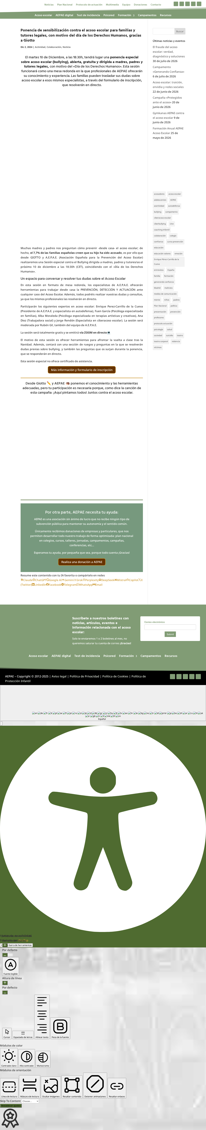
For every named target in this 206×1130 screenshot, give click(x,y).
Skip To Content (10, 1101)
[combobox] (103, 703)
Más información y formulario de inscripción (81, 370)
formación (168, 276)
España (171, 270)
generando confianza (164, 282)
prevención (175, 311)
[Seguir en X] (181, 4)
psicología (158, 329)
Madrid (157, 287)
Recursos (165, 16)
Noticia (66, 46)
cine (172, 223)
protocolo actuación (163, 323)
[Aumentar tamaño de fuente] (5, 945)
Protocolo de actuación (89, 5)
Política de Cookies (115, 676)
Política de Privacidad (84, 676)
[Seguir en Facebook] (176, 4)
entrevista (159, 270)
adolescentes (160, 200)
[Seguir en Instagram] (187, 4)
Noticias (49, 5)
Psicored (108, 16)
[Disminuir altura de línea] (5, 992)
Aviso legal (59, 676)
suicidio (169, 335)
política (174, 305)
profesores (159, 317)
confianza (158, 241)
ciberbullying (160, 223)
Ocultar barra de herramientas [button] (16, 945)
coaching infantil (161, 229)
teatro (180, 335)
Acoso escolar (43, 16)
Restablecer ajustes (10, 1105)
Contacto (156, 5)
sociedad (158, 335)
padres (176, 299)
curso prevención (175, 241)
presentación (160, 311)
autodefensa (174, 205)
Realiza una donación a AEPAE (81, 562)
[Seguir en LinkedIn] (193, 4)
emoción (179, 253)
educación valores (162, 253)
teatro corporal (161, 341)
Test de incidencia (88, 16)
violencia (176, 341)
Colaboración (54, 46)
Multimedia (112, 5)
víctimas (158, 347)
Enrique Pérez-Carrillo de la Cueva (166, 261)
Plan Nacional (64, 5)
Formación (124, 16)
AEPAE (173, 200)
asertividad (159, 205)
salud (169, 329)
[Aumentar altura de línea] (5, 983)
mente (157, 299)
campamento (171, 211)
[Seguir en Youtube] (199, 4)
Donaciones (140, 5)
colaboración (160, 235)
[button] (1, 723)
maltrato (168, 287)
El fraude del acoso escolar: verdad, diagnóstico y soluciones (169, 51)
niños (166, 299)
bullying (157, 211)
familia (157, 276)
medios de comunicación (165, 293)
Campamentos (147, 16)
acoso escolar (175, 194)
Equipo (126, 5)
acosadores (159, 194)
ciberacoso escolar (162, 217)
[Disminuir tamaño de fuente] (5, 955)
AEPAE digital (64, 16)
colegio (173, 235)
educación (159, 247)
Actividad (40, 46)
